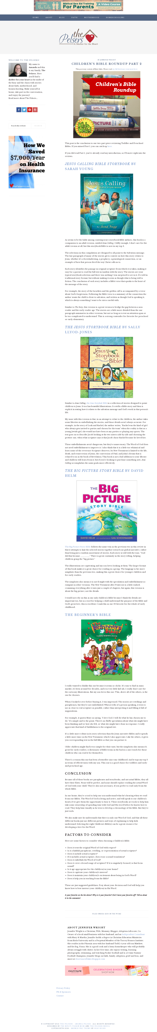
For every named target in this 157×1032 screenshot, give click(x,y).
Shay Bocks (100, 1028)
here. (109, 146)
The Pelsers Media (100, 1026)
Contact (60, 996)
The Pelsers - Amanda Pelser (75, 1024)
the (97, 403)
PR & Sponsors (63, 992)
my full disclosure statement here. (125, 69)
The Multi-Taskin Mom (72, 1026)
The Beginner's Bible (88, 615)
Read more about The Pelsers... (23, 98)
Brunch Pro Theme (81, 1028)
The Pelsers (78, 36)
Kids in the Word (113, 914)
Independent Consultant (133, 934)
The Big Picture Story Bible (78, 547)
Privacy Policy (63, 988)
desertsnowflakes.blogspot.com (90, 959)
